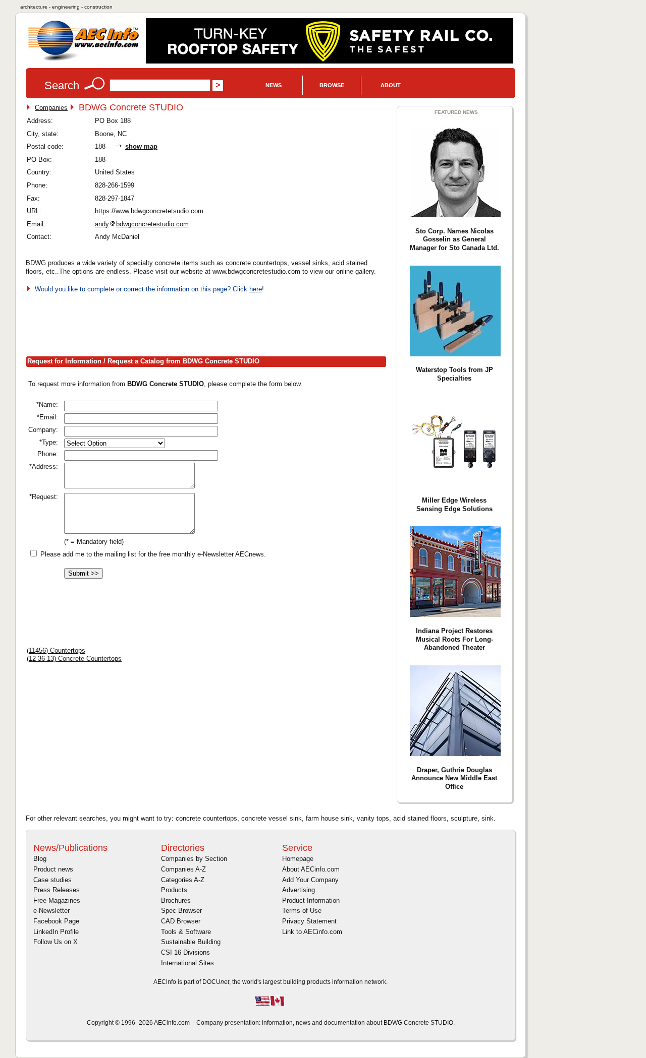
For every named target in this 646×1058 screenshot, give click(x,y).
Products (174, 890)
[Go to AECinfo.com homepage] (83, 60)
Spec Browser (181, 910)
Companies (51, 107)
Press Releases (56, 890)
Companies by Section (194, 858)
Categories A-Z (182, 880)
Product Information (311, 900)
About (391, 85)
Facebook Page (56, 921)
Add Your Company (310, 880)
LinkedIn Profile (56, 932)
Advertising (298, 890)
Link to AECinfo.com (312, 932)
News (273, 85)
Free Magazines (56, 900)
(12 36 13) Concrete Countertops (74, 658)
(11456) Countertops (56, 650)
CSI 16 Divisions (185, 952)
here (255, 289)
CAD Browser (180, 921)
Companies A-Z (183, 869)
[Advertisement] (209, 322)
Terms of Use (301, 910)
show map (141, 146)
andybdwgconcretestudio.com (142, 224)
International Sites (187, 963)
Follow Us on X (55, 942)
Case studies (52, 880)
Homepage (297, 858)
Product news (53, 869)
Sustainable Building (191, 942)
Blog (39, 858)
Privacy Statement (309, 921)
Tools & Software (186, 932)
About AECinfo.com (311, 869)
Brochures (176, 900)
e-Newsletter (51, 910)
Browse (331, 85)
